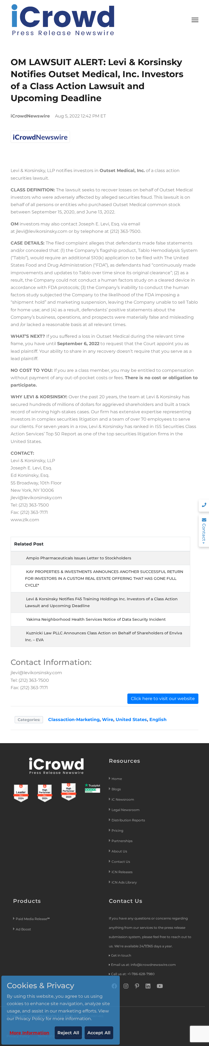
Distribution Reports (129, 820)
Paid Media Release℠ (33, 919)
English (158, 719)
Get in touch (121, 955)
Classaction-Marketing (74, 719)
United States (131, 719)
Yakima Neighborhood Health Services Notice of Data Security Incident (96, 619)
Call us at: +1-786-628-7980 (133, 974)
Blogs (116, 789)
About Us (119, 851)
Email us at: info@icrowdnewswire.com (143, 965)
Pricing (118, 830)
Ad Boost (23, 929)
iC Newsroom (123, 799)
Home (117, 779)
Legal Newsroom (126, 810)
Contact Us (121, 862)
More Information (29, 1032)
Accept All (98, 1032)
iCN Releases (122, 872)
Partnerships (122, 841)
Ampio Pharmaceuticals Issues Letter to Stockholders (78, 558)
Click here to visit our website (163, 698)
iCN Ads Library (124, 882)
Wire (107, 719)
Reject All (68, 1032)
